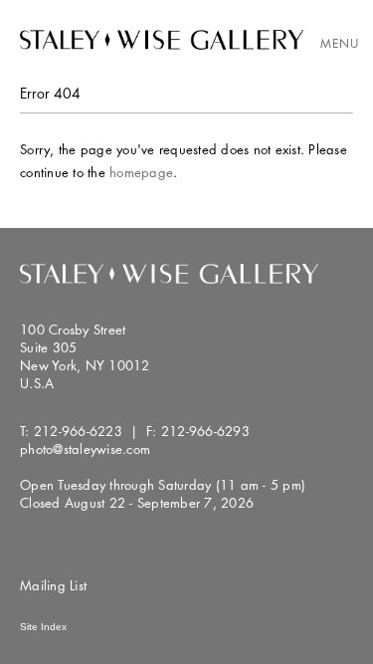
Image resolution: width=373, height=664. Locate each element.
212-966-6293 (205, 431)
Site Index (43, 626)
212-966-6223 (78, 431)
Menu (339, 43)
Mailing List (53, 585)
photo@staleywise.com (85, 449)
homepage (141, 172)
